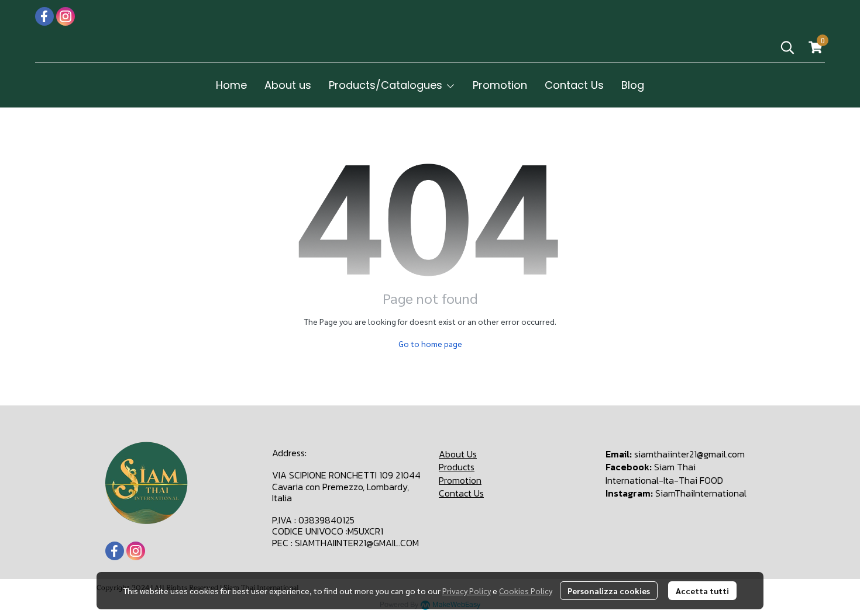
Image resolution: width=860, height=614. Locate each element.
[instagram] (65, 16)
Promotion (460, 480)
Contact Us (461, 493)
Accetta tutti (702, 590)
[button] (787, 47)
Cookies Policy (525, 590)
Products (456, 467)
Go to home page (430, 343)
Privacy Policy (466, 590)
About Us (458, 454)
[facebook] (44, 16)
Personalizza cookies (608, 590)
